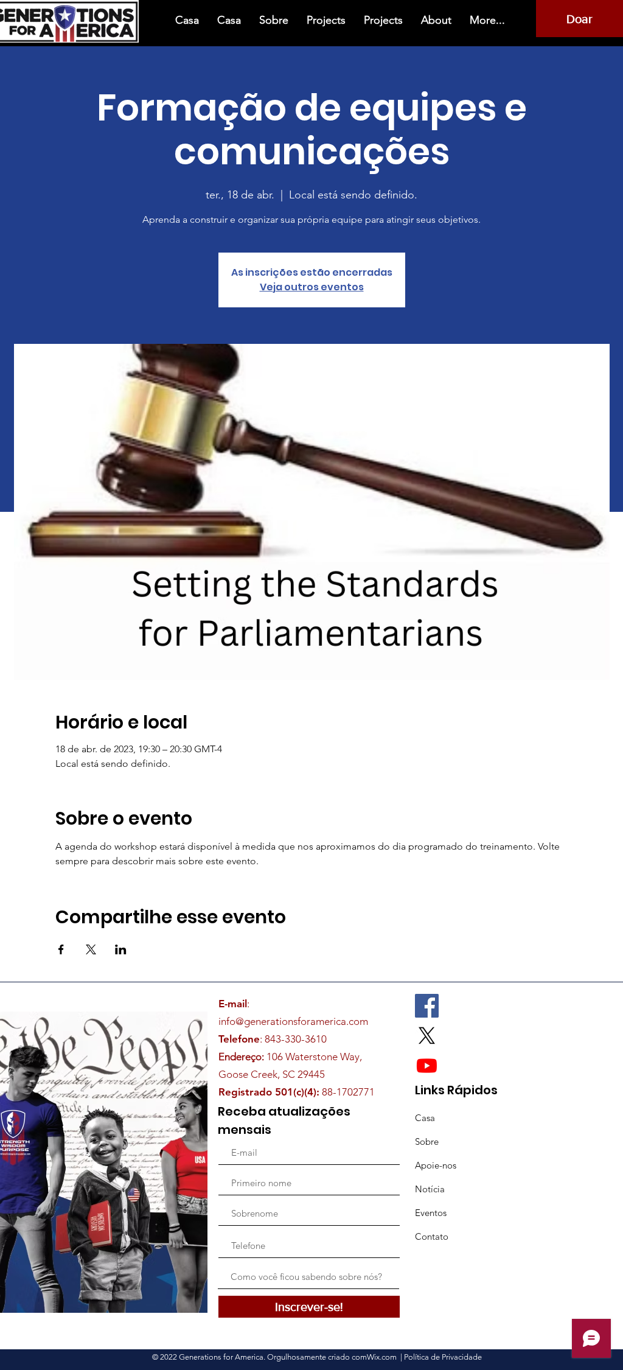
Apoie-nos (435, 1165)
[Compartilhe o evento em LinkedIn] (121, 949)
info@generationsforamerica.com (293, 1021)
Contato (431, 1236)
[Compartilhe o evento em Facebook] (61, 949)
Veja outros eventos (312, 287)
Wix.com (383, 1356)
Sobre (427, 1141)
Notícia (430, 1189)
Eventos (431, 1212)
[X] (427, 1035)
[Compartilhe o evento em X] (91, 949)
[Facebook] (427, 1006)
